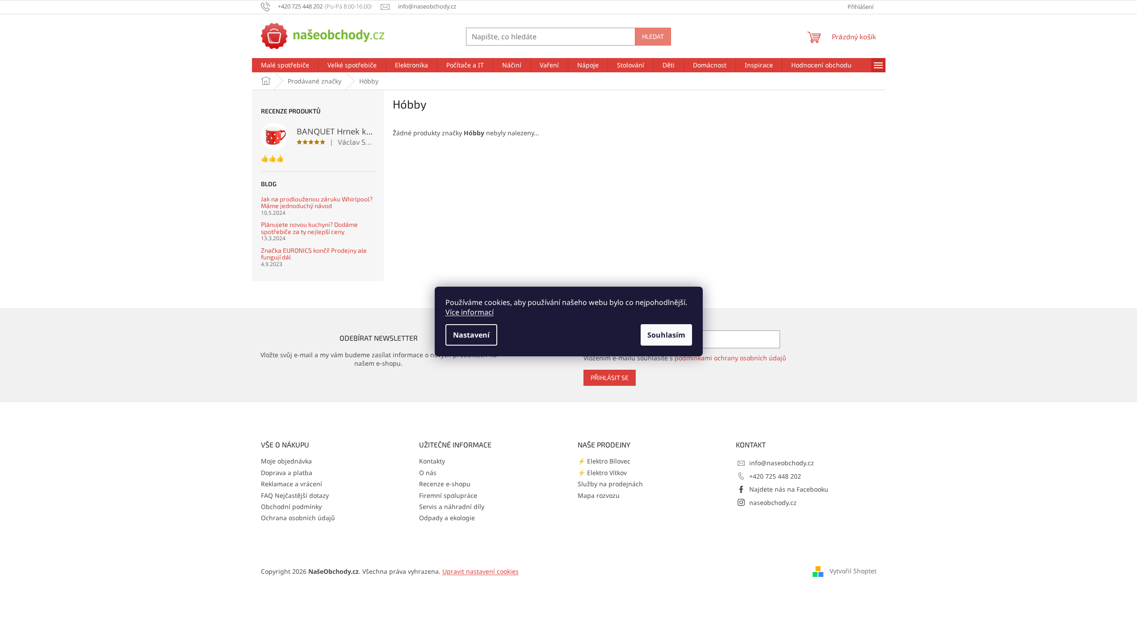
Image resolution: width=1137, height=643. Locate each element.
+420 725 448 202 (775, 476)
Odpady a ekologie (447, 518)
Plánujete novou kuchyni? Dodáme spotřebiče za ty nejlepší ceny (309, 228)
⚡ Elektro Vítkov (602, 472)
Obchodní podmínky (291, 506)
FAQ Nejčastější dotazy (295, 495)
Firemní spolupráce (448, 495)
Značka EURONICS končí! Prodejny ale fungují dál (314, 254)
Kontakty (432, 461)
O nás (427, 472)
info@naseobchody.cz (781, 463)
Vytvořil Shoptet (853, 571)
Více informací (469, 312)
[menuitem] (285, 65)
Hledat (653, 36)
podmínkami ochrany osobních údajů (730, 358)
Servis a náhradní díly (451, 506)
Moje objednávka (286, 461)
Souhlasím (666, 335)
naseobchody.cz (773, 502)
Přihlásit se (610, 377)
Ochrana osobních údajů (298, 518)
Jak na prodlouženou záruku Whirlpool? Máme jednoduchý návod (317, 202)
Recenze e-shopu (444, 484)
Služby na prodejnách (610, 484)
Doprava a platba (286, 472)
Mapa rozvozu (599, 495)
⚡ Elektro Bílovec (604, 461)
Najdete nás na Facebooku (788, 489)
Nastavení (471, 335)
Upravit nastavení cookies (480, 571)
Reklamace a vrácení (291, 484)
